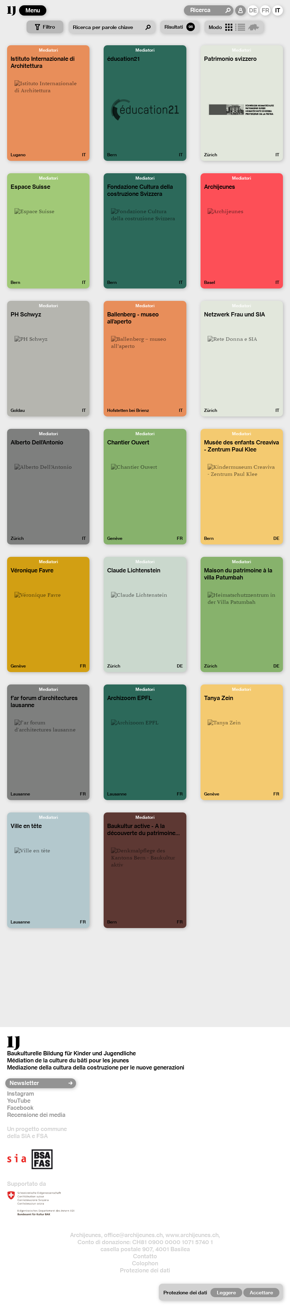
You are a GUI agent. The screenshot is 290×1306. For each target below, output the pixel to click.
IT (277, 10)
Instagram (20, 1093)
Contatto (145, 1256)
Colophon (145, 1263)
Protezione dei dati (145, 1270)
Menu (32, 10)
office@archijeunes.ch (133, 1235)
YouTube (18, 1100)
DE (253, 10)
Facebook (20, 1108)
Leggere (226, 1292)
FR (265, 10)
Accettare (261, 1292)
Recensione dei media (36, 1115)
